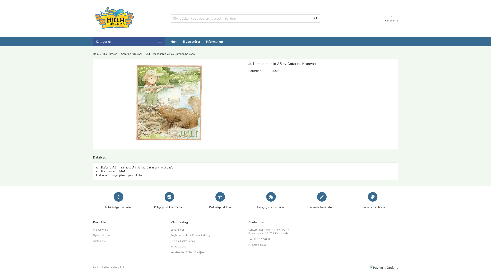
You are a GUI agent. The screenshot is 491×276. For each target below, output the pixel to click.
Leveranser (177, 229)
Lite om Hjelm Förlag (183, 240)
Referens (254, 71)
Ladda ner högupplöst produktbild (120, 175)
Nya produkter (101, 235)
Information (214, 42)
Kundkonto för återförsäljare (188, 252)
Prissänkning (100, 229)
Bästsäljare (99, 240)
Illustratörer (191, 42)
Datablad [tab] (99, 157)
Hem (174, 42)
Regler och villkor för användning (190, 235)
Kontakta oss (178, 246)
